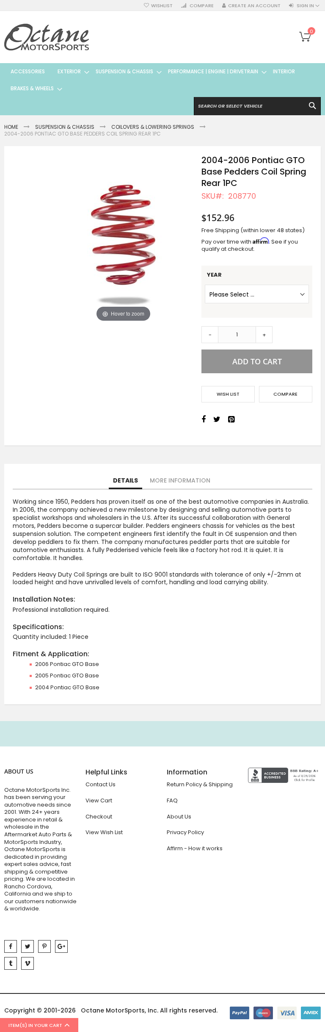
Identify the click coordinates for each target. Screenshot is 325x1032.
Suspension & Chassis (64, 126)
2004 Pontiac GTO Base (67, 687)
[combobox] (257, 106)
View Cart (98, 800)
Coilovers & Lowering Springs (152, 126)
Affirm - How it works (195, 848)
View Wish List (104, 832)
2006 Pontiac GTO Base (67, 664)
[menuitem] (27, 71)
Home (11, 126)
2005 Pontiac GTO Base (67, 675)
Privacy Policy (185, 832)
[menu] (162, 80)
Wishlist (162, 6)
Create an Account (254, 6)
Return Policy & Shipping (200, 784)
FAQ (172, 800)
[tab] (125, 480)
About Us (179, 817)
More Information (180, 480)
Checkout (98, 817)
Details (125, 480)
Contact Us (100, 784)
